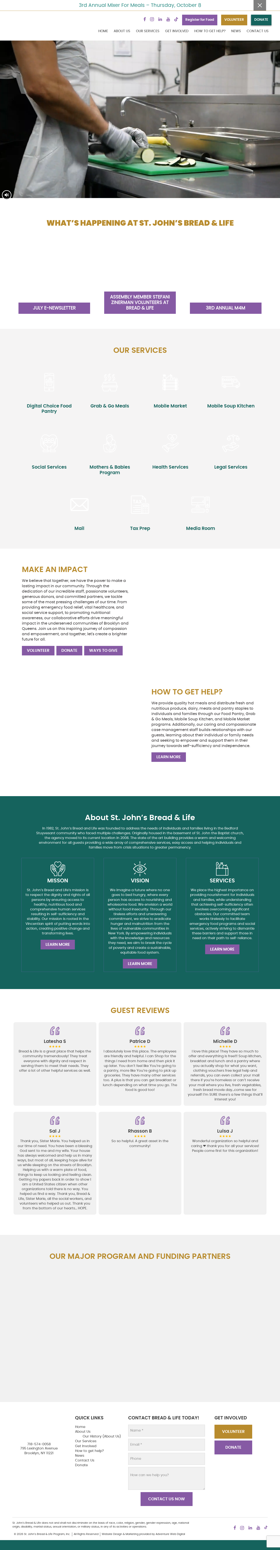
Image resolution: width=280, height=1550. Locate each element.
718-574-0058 (39, 1444)
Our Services (147, 31)
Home (103, 31)
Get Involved (177, 31)
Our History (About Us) (102, 1436)
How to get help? (210, 31)
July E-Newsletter (54, 308)
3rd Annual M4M (225, 308)
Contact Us (258, 31)
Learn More (168, 757)
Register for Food (199, 20)
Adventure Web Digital (170, 1534)
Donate (69, 651)
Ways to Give (103, 651)
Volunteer (38, 651)
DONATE (261, 20)
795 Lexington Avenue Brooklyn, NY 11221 (39, 1451)
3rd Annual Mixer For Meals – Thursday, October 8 (140, 5)
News (236, 31)
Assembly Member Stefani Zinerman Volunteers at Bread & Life (140, 302)
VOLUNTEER (234, 20)
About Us (122, 31)
